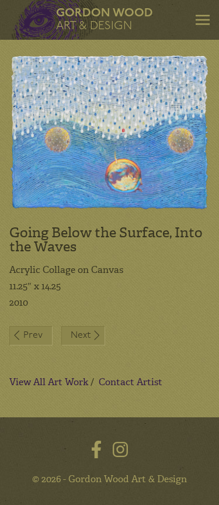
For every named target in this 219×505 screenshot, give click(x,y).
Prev (33, 335)
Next (81, 335)
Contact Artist (130, 382)
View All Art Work (48, 382)
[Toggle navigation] (203, 19)
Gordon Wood (104, 20)
